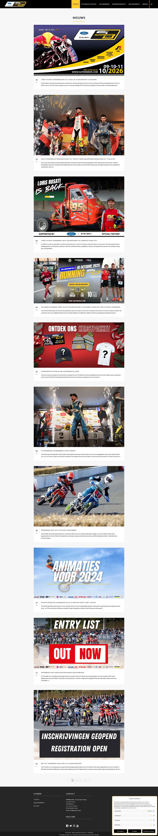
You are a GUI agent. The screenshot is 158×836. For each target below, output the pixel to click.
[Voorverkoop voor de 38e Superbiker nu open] (79, 345)
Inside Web (96, 834)
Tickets (36, 799)
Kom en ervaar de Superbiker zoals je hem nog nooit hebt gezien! (68, 602)
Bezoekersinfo (39, 802)
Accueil (36, 806)
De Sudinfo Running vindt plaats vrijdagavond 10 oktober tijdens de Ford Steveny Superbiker (80, 307)
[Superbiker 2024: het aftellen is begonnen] (79, 496)
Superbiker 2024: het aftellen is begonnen (58, 530)
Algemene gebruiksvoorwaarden (79, 832)
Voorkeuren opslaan (148, 831)
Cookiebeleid (90, 832)
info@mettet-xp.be (75, 810)
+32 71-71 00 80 (72, 806)
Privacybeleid (68, 832)
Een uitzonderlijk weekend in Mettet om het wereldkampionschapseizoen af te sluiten (78, 159)
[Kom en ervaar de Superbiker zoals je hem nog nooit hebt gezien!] (79, 573)
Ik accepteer (120, 831)
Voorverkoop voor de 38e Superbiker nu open (60, 371)
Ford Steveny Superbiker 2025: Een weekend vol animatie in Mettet (69, 240)
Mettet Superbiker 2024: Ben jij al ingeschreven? (61, 763)
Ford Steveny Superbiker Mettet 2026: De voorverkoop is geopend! (69, 79)
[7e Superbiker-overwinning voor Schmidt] (79, 417)
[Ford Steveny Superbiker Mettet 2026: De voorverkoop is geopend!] (79, 50)
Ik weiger (134, 831)
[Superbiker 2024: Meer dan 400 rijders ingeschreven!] (79, 643)
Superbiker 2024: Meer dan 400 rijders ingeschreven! (62, 672)
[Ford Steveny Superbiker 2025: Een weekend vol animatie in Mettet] (79, 206)
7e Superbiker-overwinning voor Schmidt (58, 450)
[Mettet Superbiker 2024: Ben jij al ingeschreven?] (79, 725)
